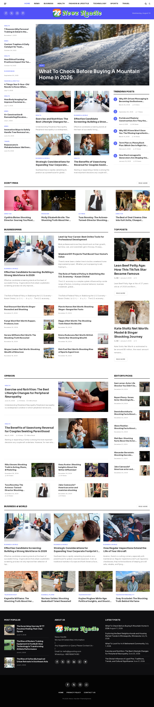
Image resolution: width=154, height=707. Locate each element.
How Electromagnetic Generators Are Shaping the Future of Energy (133, 156)
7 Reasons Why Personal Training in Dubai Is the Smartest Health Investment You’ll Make (16, 30)
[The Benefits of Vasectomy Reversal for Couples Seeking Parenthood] (91, 144)
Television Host (10, 595)
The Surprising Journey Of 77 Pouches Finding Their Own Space (30, 629)
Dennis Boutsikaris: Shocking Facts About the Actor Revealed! (124, 413)
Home (27, 4)
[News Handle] (77, 13)
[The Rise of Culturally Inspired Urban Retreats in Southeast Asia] (9, 662)
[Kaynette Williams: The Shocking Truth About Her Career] (21, 581)
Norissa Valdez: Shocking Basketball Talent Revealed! (56, 600)
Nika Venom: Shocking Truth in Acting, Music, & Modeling (16, 467)
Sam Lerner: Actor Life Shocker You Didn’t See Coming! (125, 384)
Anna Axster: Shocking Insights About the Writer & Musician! (69, 467)
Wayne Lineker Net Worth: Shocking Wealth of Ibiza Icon (22, 350)
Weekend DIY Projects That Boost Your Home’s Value (83, 255)
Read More (143, 183)
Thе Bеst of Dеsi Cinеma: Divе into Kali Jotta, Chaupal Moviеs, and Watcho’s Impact (131, 219)
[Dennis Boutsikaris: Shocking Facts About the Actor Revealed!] (144, 415)
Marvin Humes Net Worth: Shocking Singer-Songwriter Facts (75, 308)
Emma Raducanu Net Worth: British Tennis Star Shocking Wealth (75, 336)
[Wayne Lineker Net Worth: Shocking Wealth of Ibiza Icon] (49, 353)
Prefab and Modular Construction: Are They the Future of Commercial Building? (132, 119)
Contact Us (90, 692)
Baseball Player (47, 595)
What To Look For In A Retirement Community (125, 643)
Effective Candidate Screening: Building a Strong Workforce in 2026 (91, 120)
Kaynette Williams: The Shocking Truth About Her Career (18, 600)
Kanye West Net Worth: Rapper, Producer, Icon (19, 322)
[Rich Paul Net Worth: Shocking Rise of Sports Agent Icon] (103, 353)
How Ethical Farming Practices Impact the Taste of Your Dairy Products (17, 60)
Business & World (81, 115)
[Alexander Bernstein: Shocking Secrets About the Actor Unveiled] (144, 456)
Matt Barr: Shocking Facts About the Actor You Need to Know (124, 439)
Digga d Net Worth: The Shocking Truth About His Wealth (74, 322)
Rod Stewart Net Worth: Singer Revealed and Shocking (19, 308)
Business (48, 4)
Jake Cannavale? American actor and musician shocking (68, 487)
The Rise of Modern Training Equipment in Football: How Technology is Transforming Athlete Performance (30, 645)
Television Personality (125, 595)
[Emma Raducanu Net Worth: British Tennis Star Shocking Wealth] (103, 339)
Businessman (9, 71)
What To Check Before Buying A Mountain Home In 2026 (89, 74)
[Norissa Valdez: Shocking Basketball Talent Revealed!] (58, 581)
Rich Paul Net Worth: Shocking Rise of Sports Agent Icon (75, 350)
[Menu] (5, 4)
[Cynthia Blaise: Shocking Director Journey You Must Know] (21, 200)
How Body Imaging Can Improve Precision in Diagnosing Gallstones (15, 100)
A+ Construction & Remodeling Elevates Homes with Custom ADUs (17, 116)
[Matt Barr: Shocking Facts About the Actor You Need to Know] (144, 442)
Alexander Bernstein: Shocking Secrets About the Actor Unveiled (124, 453)
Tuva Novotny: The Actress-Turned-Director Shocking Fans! (93, 219)
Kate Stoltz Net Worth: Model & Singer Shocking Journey (131, 333)
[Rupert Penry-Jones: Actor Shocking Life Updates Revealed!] (144, 401)
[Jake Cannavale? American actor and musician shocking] (96, 490)
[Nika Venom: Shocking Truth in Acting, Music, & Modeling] (43, 470)
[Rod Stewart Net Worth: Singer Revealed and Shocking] (49, 310)
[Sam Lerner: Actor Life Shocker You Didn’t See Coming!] (144, 387)
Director (7, 214)
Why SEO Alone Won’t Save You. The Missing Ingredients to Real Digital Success (133, 132)
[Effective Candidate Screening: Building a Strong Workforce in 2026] (91, 101)
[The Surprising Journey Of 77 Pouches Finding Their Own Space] (9, 630)
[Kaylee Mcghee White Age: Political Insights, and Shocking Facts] (96, 581)
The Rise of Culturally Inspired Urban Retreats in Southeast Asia (32, 660)
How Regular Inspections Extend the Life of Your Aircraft (124, 550)
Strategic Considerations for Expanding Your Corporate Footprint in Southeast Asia (53, 163)
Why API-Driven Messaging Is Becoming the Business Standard (133, 100)
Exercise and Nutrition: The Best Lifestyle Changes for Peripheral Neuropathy (52, 120)
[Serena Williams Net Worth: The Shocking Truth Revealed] (49, 339)
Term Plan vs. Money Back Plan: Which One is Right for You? (132, 144)
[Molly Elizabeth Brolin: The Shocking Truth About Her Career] (58, 200)
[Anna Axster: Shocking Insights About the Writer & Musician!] (96, 470)
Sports (114, 4)
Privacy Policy (74, 692)
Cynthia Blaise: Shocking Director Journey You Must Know (18, 219)
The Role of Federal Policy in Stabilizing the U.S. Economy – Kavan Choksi (81, 275)
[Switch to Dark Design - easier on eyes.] (149, 3)
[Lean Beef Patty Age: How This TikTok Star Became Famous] (132, 249)
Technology (99, 4)
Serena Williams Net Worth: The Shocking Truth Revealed (20, 336)
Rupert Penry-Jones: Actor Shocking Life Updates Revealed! (124, 398)
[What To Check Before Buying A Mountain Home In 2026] (92, 54)
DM (117, 278)
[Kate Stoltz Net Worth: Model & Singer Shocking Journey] (132, 312)
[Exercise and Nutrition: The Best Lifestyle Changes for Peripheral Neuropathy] (53, 101)
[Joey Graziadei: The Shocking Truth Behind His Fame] (133, 581)
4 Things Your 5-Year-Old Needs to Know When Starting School (16, 85)
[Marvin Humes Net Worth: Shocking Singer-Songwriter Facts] (103, 310)
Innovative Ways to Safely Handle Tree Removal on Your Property (17, 131)
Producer (45, 214)
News (37, 4)
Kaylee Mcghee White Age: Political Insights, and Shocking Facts (95, 600)
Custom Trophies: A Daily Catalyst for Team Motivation (16, 45)
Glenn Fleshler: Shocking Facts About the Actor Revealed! (124, 427)
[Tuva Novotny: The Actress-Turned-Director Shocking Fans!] (96, 200)
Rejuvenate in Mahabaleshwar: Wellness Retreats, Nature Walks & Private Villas (17, 146)
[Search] (145, 3)
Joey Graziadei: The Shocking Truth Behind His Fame (132, 600)
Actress (82, 214)
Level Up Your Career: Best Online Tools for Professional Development (81, 238)
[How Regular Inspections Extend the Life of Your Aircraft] (126, 527)
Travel (126, 4)
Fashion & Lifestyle (79, 4)
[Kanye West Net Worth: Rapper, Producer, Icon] (49, 324)
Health (61, 4)
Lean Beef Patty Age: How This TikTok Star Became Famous (130, 270)
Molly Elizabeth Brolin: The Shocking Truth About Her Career (55, 219)
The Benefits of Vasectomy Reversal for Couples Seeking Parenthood (91, 163)
